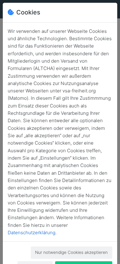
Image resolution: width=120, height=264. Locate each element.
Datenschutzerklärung (31, 232)
